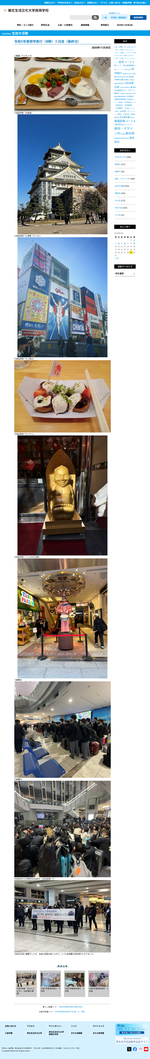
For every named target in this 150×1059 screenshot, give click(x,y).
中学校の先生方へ (64, 2)
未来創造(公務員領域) (125, 93)
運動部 (117, 193)
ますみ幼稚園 (76, 1033)
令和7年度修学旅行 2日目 (98, 989)
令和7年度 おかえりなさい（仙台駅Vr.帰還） (26, 991)
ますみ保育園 (98, 1033)
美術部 (130, 133)
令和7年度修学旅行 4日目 (50, 989)
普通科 (117, 164)
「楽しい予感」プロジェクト (124, 50)
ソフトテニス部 (130, 52)
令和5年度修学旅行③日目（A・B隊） (70, 1011)
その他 (117, 214)
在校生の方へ (79, 2)
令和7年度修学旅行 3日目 (74, 989)
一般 (105, 17)
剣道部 (131, 76)
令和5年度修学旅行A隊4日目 (70, 1006)
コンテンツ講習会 (119, 53)
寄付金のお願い (139, 2)
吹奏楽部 (120, 83)
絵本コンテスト (127, 124)
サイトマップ (98, 1026)
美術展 (123, 134)
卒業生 (126, 79)
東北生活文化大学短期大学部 (56, 1033)
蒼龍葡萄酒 (117, 138)
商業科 (117, 171)
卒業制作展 (119, 79)
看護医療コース (123, 121)
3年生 (116, 47)
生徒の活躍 (119, 185)
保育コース (125, 62)
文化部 (117, 200)
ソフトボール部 (120, 55)
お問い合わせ (114, 2)
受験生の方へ (50, 2)
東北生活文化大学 (34, 1033)
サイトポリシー (55, 1026)
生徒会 (132, 117)
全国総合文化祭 (127, 74)
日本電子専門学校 (125, 87)
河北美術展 (124, 117)
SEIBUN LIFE (120, 157)
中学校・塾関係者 (118, 17)
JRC (125, 47)
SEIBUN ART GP (131, 47)
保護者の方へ (92, 2)
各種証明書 (127, 2)
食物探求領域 (125, 138)
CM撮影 (120, 47)
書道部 (133, 87)
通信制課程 (138, 17)
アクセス (103, 2)
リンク (74, 1026)
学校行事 (118, 207)
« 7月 (116, 258)
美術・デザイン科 (122, 178)
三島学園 (8, 1033)
